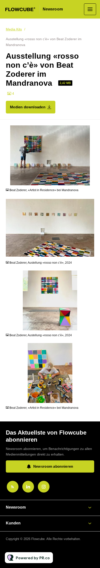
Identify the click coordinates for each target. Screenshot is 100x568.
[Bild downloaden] (90, 181)
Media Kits (14, 29)
